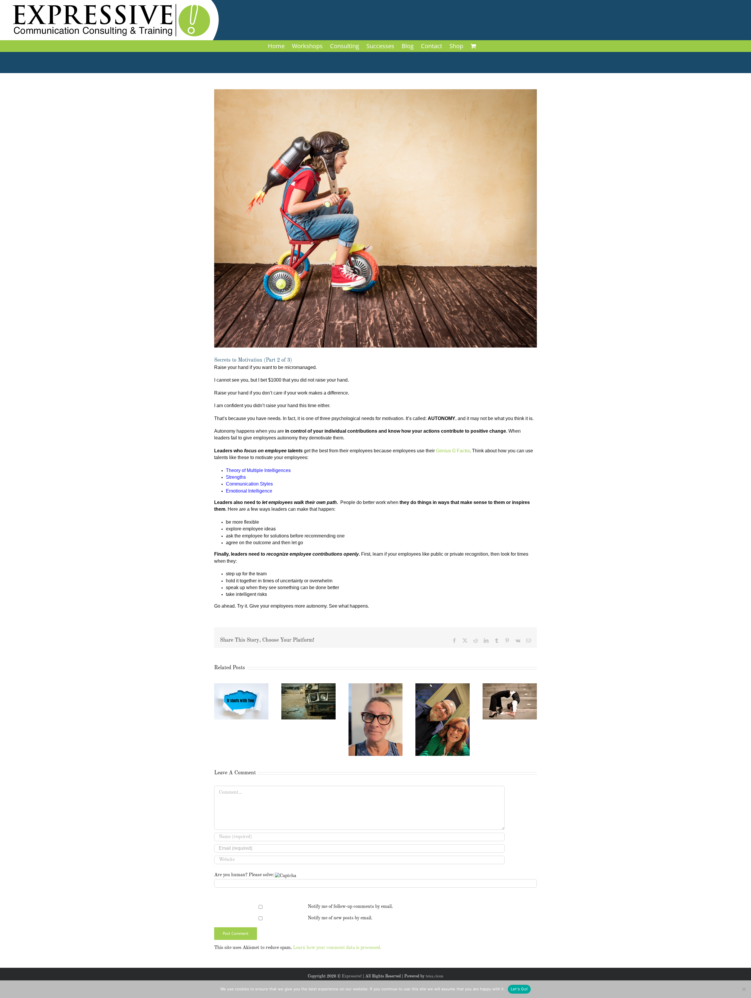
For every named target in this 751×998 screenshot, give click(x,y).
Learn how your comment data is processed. (337, 947)
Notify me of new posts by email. (340, 918)
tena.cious (434, 976)
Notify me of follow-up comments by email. (350, 906)
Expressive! (352, 976)
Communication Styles (249, 483)
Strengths (236, 477)
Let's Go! (519, 989)
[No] (744, 989)
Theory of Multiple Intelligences (258, 470)
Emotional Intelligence (249, 490)
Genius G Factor (453, 450)
